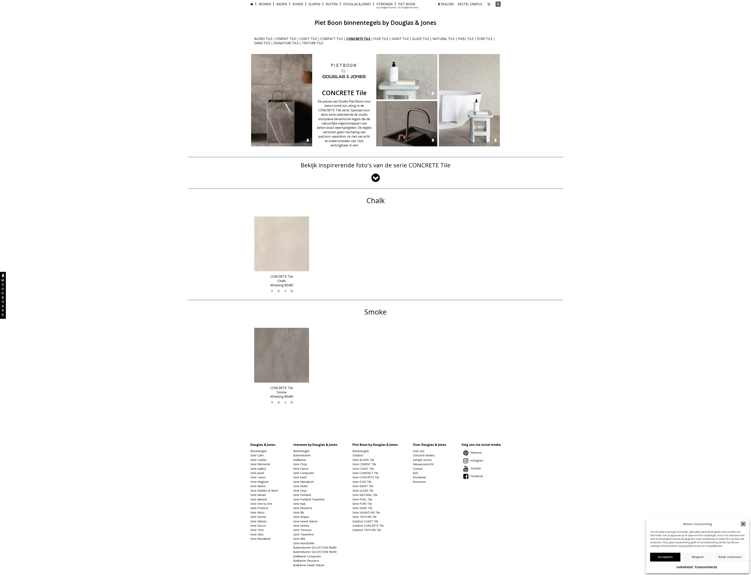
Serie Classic (301, 468)
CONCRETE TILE (358, 39)
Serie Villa (299, 539)
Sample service (422, 460)
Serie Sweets (301, 525)
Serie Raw (299, 504)
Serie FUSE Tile (361, 482)
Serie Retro (257, 512)
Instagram (476, 460)
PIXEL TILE (466, 39)
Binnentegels (258, 451)
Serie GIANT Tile (362, 486)
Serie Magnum (259, 482)
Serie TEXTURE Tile (364, 517)
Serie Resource (302, 508)
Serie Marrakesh (303, 482)
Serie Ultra (256, 534)
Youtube (475, 468)
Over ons (418, 451)
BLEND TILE (263, 39)
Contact (418, 468)
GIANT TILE (400, 39)
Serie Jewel (257, 473)
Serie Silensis (258, 521)
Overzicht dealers (424, 455)
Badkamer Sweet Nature (308, 565)
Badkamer (299, 460)
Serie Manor (258, 486)
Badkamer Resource (306, 560)
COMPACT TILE (331, 39)
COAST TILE (308, 39)
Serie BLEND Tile (363, 460)
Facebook (476, 476)
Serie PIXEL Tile (362, 499)
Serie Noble (300, 486)
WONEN (265, 4)
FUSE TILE (381, 39)
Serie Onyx (300, 490)
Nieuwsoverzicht (423, 464)
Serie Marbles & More (264, 490)
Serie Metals (258, 495)
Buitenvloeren (302, 455)
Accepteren (665, 557)
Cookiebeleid (684, 567)
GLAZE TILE (420, 39)
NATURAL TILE (444, 39)
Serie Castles (258, 460)
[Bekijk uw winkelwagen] (489, 4)
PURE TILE (484, 39)
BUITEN (332, 4)
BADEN (281, 4)
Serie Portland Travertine (309, 499)
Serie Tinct (257, 530)
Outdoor (357, 455)
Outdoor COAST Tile (365, 521)
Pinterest (476, 452)
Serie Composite (303, 473)
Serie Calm (257, 455)
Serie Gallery (258, 468)
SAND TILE (262, 43)
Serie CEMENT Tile (364, 464)
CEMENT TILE (286, 39)
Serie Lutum (258, 477)
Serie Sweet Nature (305, 521)
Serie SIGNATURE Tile (366, 512)
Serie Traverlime (303, 534)
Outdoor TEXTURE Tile (366, 530)
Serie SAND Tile (362, 508)
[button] (743, 524)
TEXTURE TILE (312, 43)
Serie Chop (300, 464)
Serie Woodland (260, 539)
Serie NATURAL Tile (364, 495)
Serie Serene (258, 517)
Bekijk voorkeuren (729, 557)
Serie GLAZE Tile (362, 490)
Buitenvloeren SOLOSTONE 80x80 (315, 547)
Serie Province (259, 508)
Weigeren (698, 557)
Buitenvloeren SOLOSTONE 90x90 (315, 552)
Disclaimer (419, 477)
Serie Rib (298, 512)
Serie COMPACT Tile (365, 473)
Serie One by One (261, 504)
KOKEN (298, 4)
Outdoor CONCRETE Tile (368, 525)
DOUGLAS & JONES (357, 4)
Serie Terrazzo (302, 530)
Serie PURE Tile (362, 504)
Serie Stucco (258, 525)
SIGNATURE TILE (286, 43)
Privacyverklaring (706, 567)
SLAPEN (314, 4)
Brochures (419, 482)
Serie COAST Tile (363, 468)
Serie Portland (302, 495)
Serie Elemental (260, 464)
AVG (415, 473)
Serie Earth (300, 477)
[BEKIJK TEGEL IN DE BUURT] (285, 291)
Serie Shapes (301, 517)
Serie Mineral (258, 499)
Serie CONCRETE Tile (365, 477)
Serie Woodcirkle (303, 543)
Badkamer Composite (307, 556)
